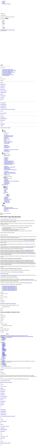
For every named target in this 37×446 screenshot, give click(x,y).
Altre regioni (4, 365)
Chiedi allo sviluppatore (7, 199)
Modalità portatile (3, 303)
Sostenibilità (31, 336)
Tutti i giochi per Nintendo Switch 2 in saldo (9, 70)
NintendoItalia (2, 116)
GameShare (6, 160)
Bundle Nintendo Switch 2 (8, 162)
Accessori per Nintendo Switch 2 (9, 161)
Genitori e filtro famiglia (4, 335)
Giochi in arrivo (6, 138)
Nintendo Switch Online (28, 282)
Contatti (10, 337)
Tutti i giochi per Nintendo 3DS (7, 72)
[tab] (18, 333)
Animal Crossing (3, 95)
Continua (4, 363)
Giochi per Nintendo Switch (8, 136)
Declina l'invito (2, 382)
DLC (5, 140)
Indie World (6, 198)
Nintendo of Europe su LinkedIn (5, 127)
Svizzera (3, 362)
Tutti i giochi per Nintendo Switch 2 (7, 69)
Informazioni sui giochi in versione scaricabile (11, 149)
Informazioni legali (11, 336)
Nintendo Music (6, 183)
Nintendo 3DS (2, 89)
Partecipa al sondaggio (8, 382)
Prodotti (5, 190)
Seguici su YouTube (3, 113)
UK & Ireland (4, 364)
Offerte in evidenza (7, 146)
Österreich (3, 358)
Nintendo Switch (3, 84)
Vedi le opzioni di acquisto (11, 29)
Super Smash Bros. (3, 92)
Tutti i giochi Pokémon (5, 75)
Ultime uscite (6, 137)
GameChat (6, 159)
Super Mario (2, 97)
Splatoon (1, 94)
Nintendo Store (2, 85)
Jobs (5, 210)
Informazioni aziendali (14, 335)
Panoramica (4, 1)
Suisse (3, 353)
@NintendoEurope (3, 412)
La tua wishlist (6, 150)
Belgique (3, 338)
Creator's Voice (6, 200)
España (3, 339)
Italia (3, 348)
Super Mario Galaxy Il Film (8, 207)
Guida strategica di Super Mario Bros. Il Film (11, 208)
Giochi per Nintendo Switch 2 (8, 135)
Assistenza (9, 335)
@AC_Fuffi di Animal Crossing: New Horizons (7, 109)
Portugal (3, 360)
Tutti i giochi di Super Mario (6, 73)
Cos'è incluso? (6, 180)
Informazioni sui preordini (4, 273)
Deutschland (4, 345)
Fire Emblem (2, 87)
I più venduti (6, 147)
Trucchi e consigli (7, 201)
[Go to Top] (18, 212)
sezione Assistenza (31, 253)
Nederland (3, 343)
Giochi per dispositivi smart (8, 141)
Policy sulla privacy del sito (24, 335)
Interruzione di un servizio (18, 336)
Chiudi (1, 363)
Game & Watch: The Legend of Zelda (10, 173)
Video (5, 191)
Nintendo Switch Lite (7, 168)
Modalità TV (14, 303)
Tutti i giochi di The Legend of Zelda (8, 74)
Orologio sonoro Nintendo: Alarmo (9, 172)
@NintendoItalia (2, 102)
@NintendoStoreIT (3, 104)
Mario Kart (2, 404)
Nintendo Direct (6, 197)
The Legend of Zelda (3, 90)
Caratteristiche (6, 158)
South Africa (4, 356)
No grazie (2, 369)
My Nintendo (6, 209)
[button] (19, 130)
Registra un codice (7, 151)
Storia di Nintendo (7, 174)
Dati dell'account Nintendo (6, 3)
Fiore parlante (6, 171)
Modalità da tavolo (9, 303)
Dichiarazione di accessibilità (4, 337)
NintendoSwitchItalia (3, 118)
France (3, 340)
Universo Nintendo (7, 142)
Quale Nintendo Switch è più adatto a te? (10, 169)
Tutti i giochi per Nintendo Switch (7, 71)
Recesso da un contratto (25, 336)
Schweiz (3, 352)
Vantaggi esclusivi (7, 182)
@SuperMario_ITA (3, 107)
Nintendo (1, 82)
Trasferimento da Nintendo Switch (9, 163)
